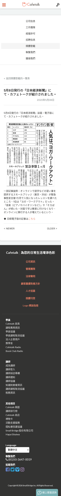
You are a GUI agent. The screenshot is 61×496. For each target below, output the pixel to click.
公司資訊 (30, 261)
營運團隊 (30, 268)
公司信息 (30, 21)
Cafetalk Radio (13, 347)
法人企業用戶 (13, 339)
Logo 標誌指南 (30, 305)
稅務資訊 (10, 392)
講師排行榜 (11, 411)
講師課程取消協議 (15, 388)
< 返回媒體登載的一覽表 (17, 78)
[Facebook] (8, 468)
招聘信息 (30, 39)
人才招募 (30, 290)
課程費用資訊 (13, 327)
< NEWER (9, 228)
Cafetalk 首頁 (13, 323)
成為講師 (10, 365)
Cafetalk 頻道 (13, 407)
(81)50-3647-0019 (20, 459)
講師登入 (10, 369)
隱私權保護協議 (14, 426)
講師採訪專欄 (13, 373)
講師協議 (10, 381)
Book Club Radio (14, 351)
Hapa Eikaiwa (13, 434)
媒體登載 (30, 45)
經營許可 (30, 33)
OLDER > (52, 228)
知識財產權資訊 (14, 385)
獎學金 (9, 343)
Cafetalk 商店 (13, 415)
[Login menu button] (57, 4)
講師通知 (10, 377)
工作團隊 (30, 27)
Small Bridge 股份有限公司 (19, 430)
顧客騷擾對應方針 (30, 283)
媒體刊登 (30, 298)
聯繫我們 (30, 52)
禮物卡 (9, 418)
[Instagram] (22, 468)
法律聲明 (30, 276)
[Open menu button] (3, 4)
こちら (31, 218)
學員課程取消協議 (15, 335)
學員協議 (10, 331)
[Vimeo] (17, 468)
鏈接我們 (30, 58)
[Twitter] (13, 468)
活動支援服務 (13, 422)
